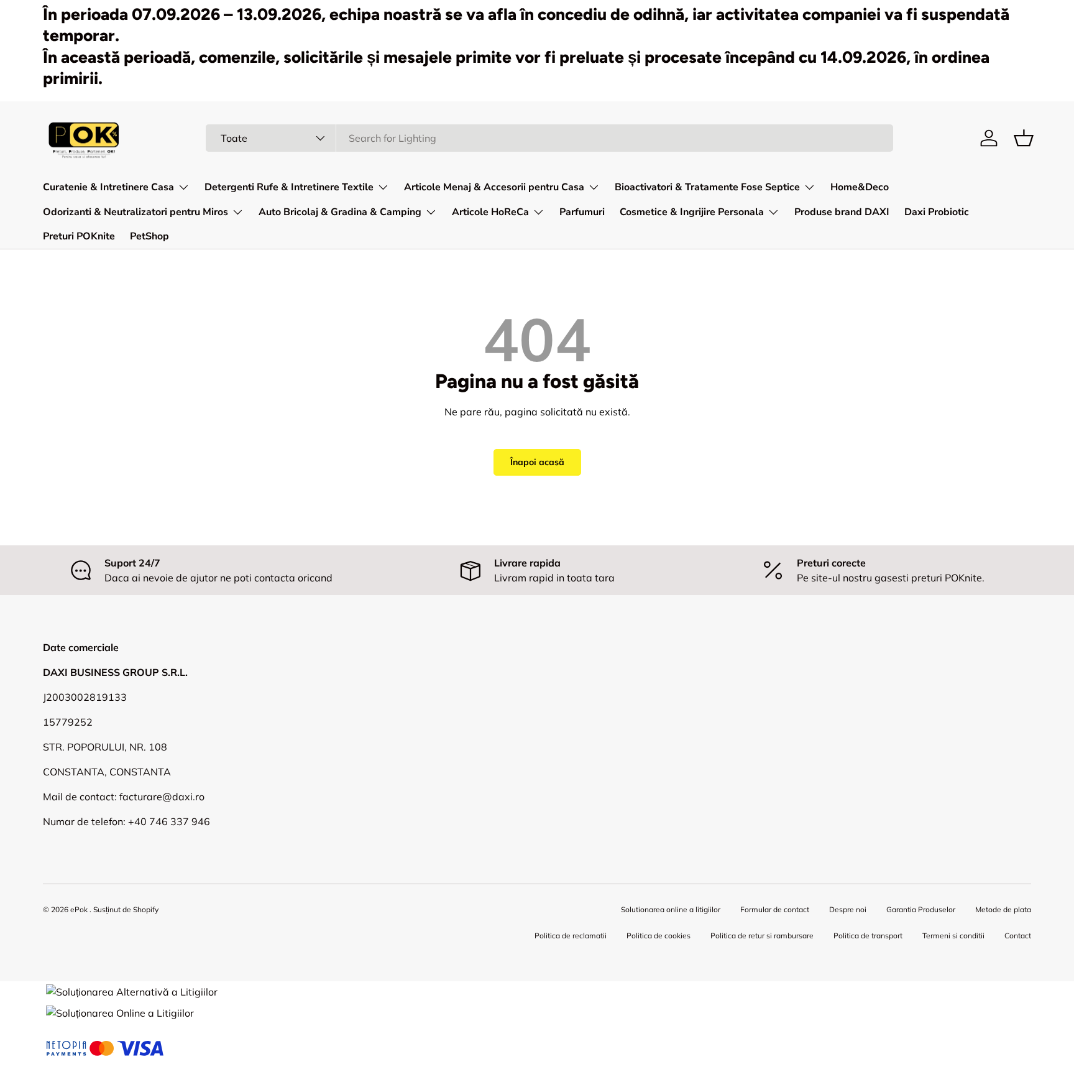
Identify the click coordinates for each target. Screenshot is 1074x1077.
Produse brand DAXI (841, 212)
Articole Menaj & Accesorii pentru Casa (494, 187)
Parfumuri (582, 212)
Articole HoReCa (490, 212)
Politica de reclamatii (571, 935)
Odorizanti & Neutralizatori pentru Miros (135, 212)
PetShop (149, 236)
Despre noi (847, 909)
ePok (79, 909)
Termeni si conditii (953, 935)
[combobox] (550, 138)
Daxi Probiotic (936, 212)
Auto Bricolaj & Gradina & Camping (340, 212)
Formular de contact (774, 909)
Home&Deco (859, 187)
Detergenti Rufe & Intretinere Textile (289, 187)
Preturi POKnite (79, 236)
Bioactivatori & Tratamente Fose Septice (707, 187)
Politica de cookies (658, 935)
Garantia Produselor (920, 909)
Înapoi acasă (537, 462)
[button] (1023, 138)
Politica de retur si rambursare (762, 935)
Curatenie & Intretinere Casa (108, 187)
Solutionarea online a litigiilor (670, 909)
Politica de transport (867, 935)
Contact (1017, 935)
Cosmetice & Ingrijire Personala (692, 212)
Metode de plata (1003, 909)
